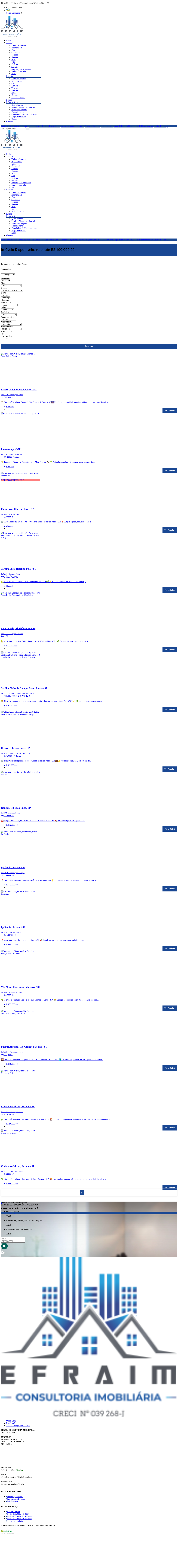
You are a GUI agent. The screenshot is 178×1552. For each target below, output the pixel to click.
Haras (13, 73)
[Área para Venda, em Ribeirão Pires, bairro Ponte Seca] (20, 504)
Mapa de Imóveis (18, 117)
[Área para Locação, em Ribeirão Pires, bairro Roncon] (20, 803)
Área (13, 59)
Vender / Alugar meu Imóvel (23, 107)
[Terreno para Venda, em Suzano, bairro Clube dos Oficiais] (20, 1101)
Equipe (9, 100)
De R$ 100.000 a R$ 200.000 (19, 1514)
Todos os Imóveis (18, 45)
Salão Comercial (18, 97)
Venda (9, 43)
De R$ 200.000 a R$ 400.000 (19, 1516)
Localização (11, 1423)
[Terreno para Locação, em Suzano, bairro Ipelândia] (20, 862)
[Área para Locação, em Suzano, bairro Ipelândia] (20, 922)
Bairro (3, 293)
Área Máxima (6, 336)
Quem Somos (17, 105)
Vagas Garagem (7, 317)
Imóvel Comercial (18, 71)
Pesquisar (89, 346)
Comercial (15, 52)
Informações (11, 102)
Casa (13, 50)
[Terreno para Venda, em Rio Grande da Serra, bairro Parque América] (20, 1042)
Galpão (14, 66)
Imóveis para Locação (32, 126)
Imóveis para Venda (15, 126)
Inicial (8, 40)
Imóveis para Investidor (21, 69)
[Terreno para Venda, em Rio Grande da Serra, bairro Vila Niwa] (20, 982)
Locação (10, 76)
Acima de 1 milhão (15, 1521)
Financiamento (17, 112)
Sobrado (14, 57)
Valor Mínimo (7, 322)
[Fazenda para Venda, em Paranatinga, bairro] (20, 444)
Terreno (14, 55)
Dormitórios (6, 302)
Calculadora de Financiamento (23, 114)
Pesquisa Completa (19, 110)
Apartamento (16, 48)
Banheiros (5, 312)
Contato (9, 121)
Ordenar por (6, 298)
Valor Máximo (7, 326)
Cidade (4, 288)
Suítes (3, 307)
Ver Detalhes (169, 410)
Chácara (14, 64)
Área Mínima (6, 331)
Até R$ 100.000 (13, 1511)
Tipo (3, 283)
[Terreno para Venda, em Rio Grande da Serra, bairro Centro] (20, 384)
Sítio (13, 62)
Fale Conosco (12, 1501)
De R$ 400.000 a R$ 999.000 (19, 1519)
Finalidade (5, 278)
